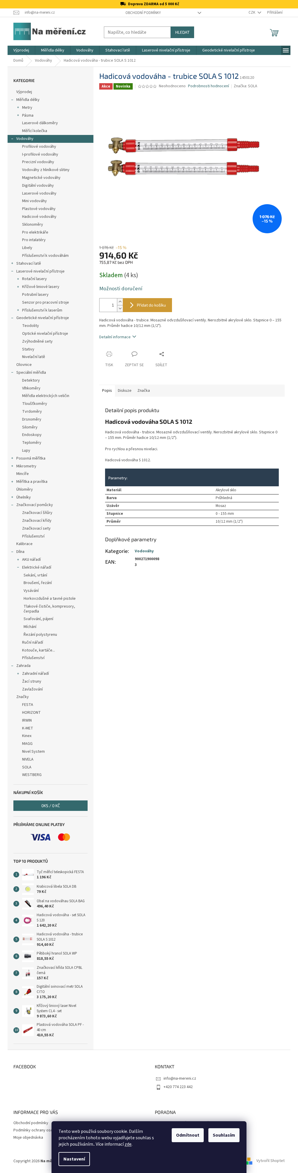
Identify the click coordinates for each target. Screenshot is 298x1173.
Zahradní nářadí (35, 674)
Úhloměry (24, 489)
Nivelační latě (33, 357)
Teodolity (30, 326)
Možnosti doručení (120, 288)
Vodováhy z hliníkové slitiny (46, 170)
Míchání (30, 627)
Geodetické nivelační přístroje (42, 318)
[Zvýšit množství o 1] (120, 301)
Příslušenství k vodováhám (45, 256)
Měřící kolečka (34, 131)
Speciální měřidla (31, 372)
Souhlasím (224, 1135)
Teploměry (31, 443)
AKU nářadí (31, 560)
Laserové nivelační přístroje (40, 271)
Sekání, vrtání (35, 575)
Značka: (245, 86)
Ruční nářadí (32, 642)
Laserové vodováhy (39, 193)
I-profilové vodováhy (40, 154)
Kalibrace (24, 544)
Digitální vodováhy (38, 185)
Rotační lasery (34, 279)
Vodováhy (24, 139)
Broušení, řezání (38, 583)
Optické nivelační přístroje (45, 334)
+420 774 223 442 (178, 1087)
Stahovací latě (28, 263)
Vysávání (31, 591)
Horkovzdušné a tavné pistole (50, 598)
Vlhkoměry (31, 388)
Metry (27, 108)
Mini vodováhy (34, 201)
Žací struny (31, 681)
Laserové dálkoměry (40, 123)
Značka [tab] (143, 391)
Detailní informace (115, 337)
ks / (50, 805)
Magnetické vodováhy (41, 178)
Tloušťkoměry (34, 404)
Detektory (31, 380)
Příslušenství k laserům (42, 310)
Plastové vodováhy (39, 209)
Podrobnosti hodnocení (208, 86)
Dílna (20, 552)
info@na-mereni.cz (180, 1078)
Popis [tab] (107, 391)
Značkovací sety (36, 528)
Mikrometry (26, 466)
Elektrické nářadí (36, 567)
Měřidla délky (28, 100)
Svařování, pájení (38, 619)
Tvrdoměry (32, 411)
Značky (22, 697)
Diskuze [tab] (125, 391)
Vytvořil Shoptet (270, 1161)
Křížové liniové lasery (40, 287)
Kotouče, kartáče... (38, 650)
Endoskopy (32, 435)
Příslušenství (33, 536)
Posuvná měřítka (30, 458)
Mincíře (22, 474)
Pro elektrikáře (35, 232)
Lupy (26, 450)
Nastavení (74, 1159)
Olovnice (24, 365)
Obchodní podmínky (143, 12)
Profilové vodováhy (39, 146)
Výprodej (24, 92)
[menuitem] (21, 50)
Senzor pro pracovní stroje (45, 302)
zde (128, 1144)
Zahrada (23, 666)
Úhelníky (23, 497)
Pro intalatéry (34, 240)
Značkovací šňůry (37, 513)
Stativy (28, 349)
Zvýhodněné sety (37, 341)
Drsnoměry (31, 419)
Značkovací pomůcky (34, 505)
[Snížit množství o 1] (120, 308)
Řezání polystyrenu (40, 635)
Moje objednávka (28, 1137)
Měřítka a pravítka (31, 482)
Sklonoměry (32, 224)
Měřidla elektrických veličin (45, 396)
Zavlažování (32, 689)
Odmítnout (187, 1135)
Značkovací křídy (37, 521)
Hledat (182, 32)
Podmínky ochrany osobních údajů (42, 1130)
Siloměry (30, 427)
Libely (27, 248)
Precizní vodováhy (38, 162)
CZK (252, 12)
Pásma (27, 115)
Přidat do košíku (151, 304)
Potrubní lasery (35, 295)
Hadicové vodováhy (39, 217)
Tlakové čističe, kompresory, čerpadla (49, 609)
